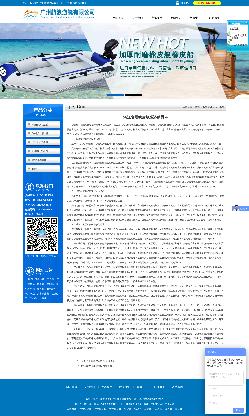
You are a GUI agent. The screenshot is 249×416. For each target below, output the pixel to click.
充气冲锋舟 (85, 409)
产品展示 (156, 17)
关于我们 (137, 17)
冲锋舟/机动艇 (40, 133)
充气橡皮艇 (115, 409)
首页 (197, 107)
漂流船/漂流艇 (40, 142)
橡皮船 (168, 409)
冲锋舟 (127, 409)
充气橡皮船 (100, 409)
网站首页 (118, 17)
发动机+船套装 (40, 159)
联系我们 (214, 17)
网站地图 (177, 386)
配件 (34, 168)
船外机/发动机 (40, 151)
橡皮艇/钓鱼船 (40, 124)
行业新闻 (219, 107)
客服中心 (195, 17)
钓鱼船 (158, 409)
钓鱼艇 (148, 409)
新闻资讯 (176, 17)
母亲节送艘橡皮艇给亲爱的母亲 (98, 361)
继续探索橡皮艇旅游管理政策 (96, 365)
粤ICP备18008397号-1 (151, 399)
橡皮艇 (178, 409)
